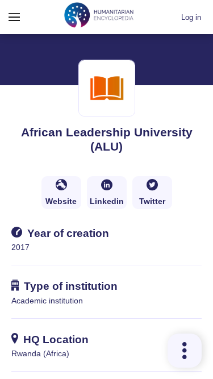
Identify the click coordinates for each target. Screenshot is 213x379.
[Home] (98, 16)
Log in (191, 17)
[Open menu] (14, 17)
